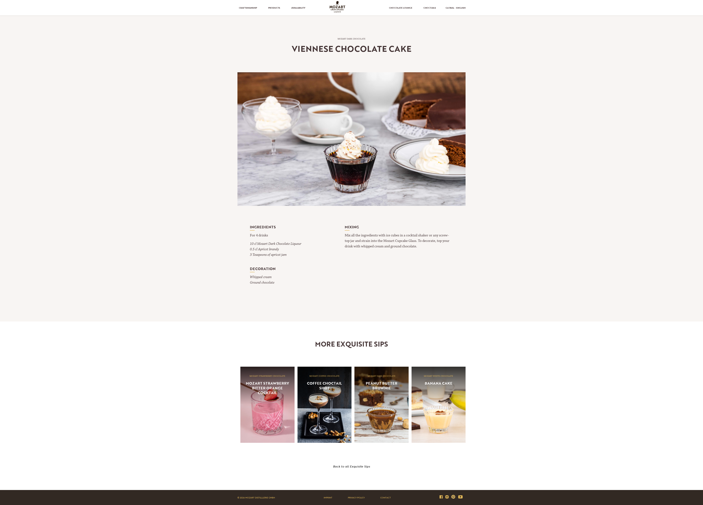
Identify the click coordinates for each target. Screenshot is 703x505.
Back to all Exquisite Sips (351, 466)
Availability (298, 7)
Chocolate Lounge (400, 7)
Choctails (429, 7)
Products (274, 7)
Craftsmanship (248, 7)
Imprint (328, 497)
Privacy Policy (356, 497)
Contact (385, 497)
